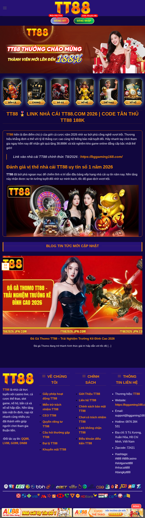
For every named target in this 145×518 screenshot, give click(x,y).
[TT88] (72, 8)
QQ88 (25, 438)
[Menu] (5, 8)
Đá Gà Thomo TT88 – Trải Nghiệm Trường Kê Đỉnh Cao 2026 (72, 338)
